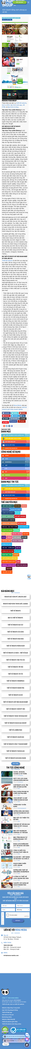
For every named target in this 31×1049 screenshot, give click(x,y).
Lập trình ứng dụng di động (10, 1010)
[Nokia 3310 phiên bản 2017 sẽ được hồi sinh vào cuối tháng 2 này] (7, 846)
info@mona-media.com (11, 955)
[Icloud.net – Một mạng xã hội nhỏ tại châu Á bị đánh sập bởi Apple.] (7, 859)
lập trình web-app (16, 105)
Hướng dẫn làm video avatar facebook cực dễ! (21, 812)
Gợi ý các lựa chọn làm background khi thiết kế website (20, 780)
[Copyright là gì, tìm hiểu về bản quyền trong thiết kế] (7, 787)
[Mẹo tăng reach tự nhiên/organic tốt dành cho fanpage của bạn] (7, 839)
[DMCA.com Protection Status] (5, 1030)
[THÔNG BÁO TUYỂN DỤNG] (7, 807)
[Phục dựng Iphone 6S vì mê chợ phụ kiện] (7, 793)
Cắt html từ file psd (8, 1014)
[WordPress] (9, 426)
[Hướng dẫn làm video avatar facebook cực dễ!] (7, 813)
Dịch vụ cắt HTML (7, 19)
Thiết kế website (7, 260)
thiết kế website (21, 103)
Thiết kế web (5, 1004)
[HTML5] (4, 426)
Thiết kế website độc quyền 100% (11, 18)
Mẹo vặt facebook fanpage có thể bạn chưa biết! (20, 832)
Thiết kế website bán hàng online (11, 1024)
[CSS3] (7, 426)
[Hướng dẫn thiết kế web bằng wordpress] (7, 872)
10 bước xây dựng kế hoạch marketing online (20, 884)
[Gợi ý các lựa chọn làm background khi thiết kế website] (7, 780)
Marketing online (7, 1017)
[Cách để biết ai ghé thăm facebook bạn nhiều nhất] (7, 800)
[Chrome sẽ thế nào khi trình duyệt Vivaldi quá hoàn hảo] (7, 826)
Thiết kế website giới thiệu (10, 1021)
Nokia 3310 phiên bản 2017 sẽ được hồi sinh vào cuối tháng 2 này (21, 845)
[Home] (3, 3)
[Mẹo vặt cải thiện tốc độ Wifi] (7, 820)
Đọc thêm (15, 763)
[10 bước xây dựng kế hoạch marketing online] (7, 885)
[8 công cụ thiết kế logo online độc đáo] (7, 878)
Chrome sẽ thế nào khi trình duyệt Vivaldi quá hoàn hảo (21, 826)
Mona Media (17, 405)
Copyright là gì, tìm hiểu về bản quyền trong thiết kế (20, 786)
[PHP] (12, 426)
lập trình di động (13, 107)
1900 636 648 (19, 2)
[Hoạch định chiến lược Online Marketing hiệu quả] (7, 865)
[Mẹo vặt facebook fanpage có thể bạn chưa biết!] (7, 833)
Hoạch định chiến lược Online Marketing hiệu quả (20, 865)
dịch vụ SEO (6, 105)
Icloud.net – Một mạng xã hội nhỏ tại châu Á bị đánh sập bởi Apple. (21, 858)
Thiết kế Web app (7, 1012)
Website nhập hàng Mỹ (8, 1019)
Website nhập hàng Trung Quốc (11, 1007)
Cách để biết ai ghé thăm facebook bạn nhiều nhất (20, 799)
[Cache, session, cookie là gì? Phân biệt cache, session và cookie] (7, 774)
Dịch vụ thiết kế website (17, 1004)
